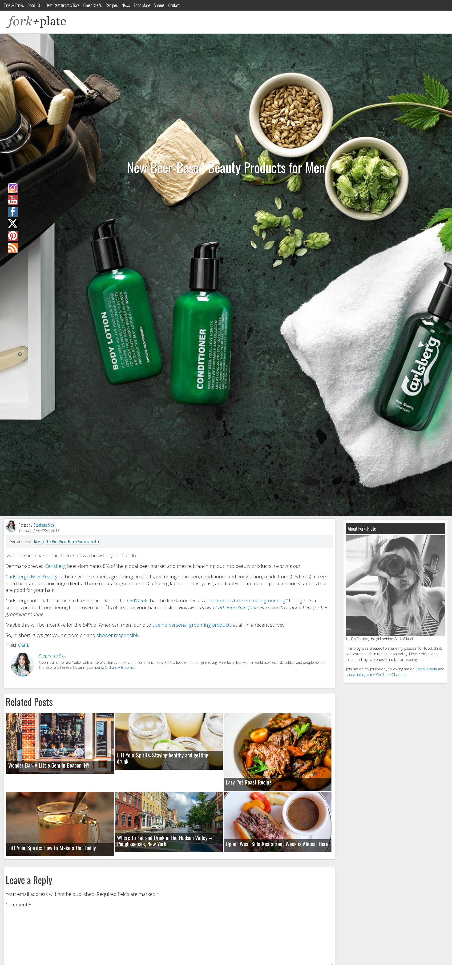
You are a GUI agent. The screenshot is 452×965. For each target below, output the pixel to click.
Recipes (111, 5)
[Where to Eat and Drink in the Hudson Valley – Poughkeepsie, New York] (169, 822)
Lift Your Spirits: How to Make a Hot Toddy (52, 847)
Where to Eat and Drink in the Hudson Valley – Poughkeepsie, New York (164, 840)
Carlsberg (55, 566)
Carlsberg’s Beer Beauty (31, 576)
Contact (174, 5)
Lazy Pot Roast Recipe (249, 782)
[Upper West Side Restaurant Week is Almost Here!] (277, 822)
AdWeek (138, 600)
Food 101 (35, 5)
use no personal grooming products (192, 624)
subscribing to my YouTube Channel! (376, 674)
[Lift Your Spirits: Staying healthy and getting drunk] (169, 741)
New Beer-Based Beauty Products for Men (72, 541)
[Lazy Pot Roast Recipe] (277, 752)
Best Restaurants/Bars (62, 5)
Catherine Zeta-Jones (238, 607)
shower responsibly (118, 635)
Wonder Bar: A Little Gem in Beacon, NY (48, 765)
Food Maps (142, 5)
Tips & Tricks (14, 5)
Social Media (426, 669)
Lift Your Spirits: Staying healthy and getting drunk (162, 758)
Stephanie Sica (44, 525)
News (125, 5)
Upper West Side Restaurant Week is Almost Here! (278, 843)
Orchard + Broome (119, 667)
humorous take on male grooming (247, 600)
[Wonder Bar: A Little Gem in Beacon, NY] (60, 743)
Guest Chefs (92, 5)
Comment (18, 904)
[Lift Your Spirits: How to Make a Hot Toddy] (60, 824)
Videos (159, 5)
